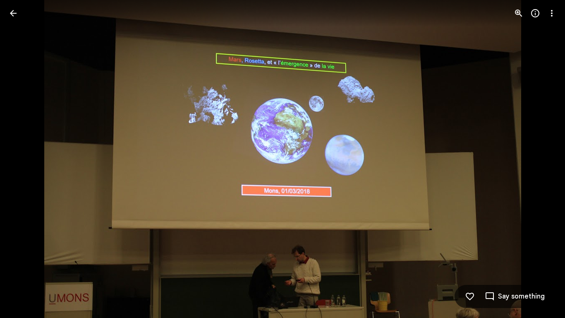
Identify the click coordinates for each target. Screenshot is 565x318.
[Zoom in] (518, 13)
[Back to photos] (13, 13)
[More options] (551, 13)
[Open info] (535, 13)
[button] (541, 159)
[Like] (470, 296)
